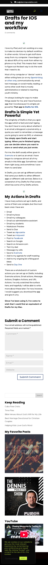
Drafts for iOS (31, 107)
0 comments (10, 33)
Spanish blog (37, 78)
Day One (18, 265)
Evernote (9, 155)
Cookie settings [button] (11, 558)
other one (11, 81)
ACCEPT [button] (23, 558)
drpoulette (20, 232)
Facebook (18, 238)
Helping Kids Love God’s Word (18, 425)
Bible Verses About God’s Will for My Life (23, 414)
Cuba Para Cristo (12, 406)
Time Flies (9, 410)
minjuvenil (19, 235)
